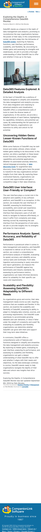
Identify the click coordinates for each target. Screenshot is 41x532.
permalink (25, 386)
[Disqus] (21, 419)
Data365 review (9, 42)
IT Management (34, 385)
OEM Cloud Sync (19, 529)
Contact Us (6, 529)
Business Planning (23, 385)
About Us (31, 529)
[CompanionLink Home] (14, 4)
